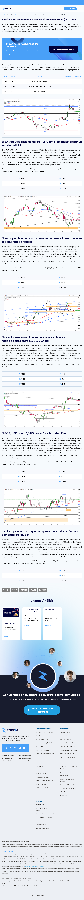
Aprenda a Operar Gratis (67, 772)
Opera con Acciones (66, 736)
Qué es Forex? (64, 775)
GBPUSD (23, 590)
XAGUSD (42, 590)
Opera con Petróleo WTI (67, 753)
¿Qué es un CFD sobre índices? (69, 785)
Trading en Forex (65, 732)
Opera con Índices (65, 739)
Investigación (41, 763)
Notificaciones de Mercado (44, 788)
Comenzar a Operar (43, 729)
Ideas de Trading (41, 766)
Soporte (39, 801)
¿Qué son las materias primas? (69, 788)
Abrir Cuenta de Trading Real (44, 732)
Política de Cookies (7, 761)
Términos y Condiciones (26, 761)
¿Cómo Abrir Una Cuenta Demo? (43, 809)
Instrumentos (64, 729)
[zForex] (7, 8)
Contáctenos (40, 804)
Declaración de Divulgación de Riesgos (35, 866)
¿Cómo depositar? (41, 824)
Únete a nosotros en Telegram (42, 710)
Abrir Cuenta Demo (41, 736)
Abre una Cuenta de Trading (63, 49)
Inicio (3, 14)
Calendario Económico (43, 770)
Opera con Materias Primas (68, 743)
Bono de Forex (40, 746)
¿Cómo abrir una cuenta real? (45, 814)
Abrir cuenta (70, 9)
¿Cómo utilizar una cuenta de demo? (68, 767)
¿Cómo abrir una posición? (44, 821)
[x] (6, 748)
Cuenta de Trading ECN (43, 750)
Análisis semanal (41, 784)
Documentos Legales (8, 755)
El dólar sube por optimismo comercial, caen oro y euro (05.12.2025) (50, 14)
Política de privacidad (25, 755)
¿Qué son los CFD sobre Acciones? (67, 780)
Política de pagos (7, 758)
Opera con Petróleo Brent (67, 757)
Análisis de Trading (10, 14)
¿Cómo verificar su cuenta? (44, 817)
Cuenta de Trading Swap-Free (45, 753)
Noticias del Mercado (42, 777)
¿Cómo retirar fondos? (42, 828)
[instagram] (11, 748)
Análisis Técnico (64, 795)
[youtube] (24, 748)
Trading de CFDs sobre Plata (68, 750)
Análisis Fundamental (66, 792)
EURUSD (6, 590)
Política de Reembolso (25, 758)
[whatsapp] (20, 748)
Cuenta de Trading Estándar (44, 743)
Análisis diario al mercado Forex (24, 14)
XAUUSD (33, 590)
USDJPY (14, 590)
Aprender (63, 763)
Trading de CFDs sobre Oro (68, 746)
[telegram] (15, 748)
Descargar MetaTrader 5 (43, 739)
